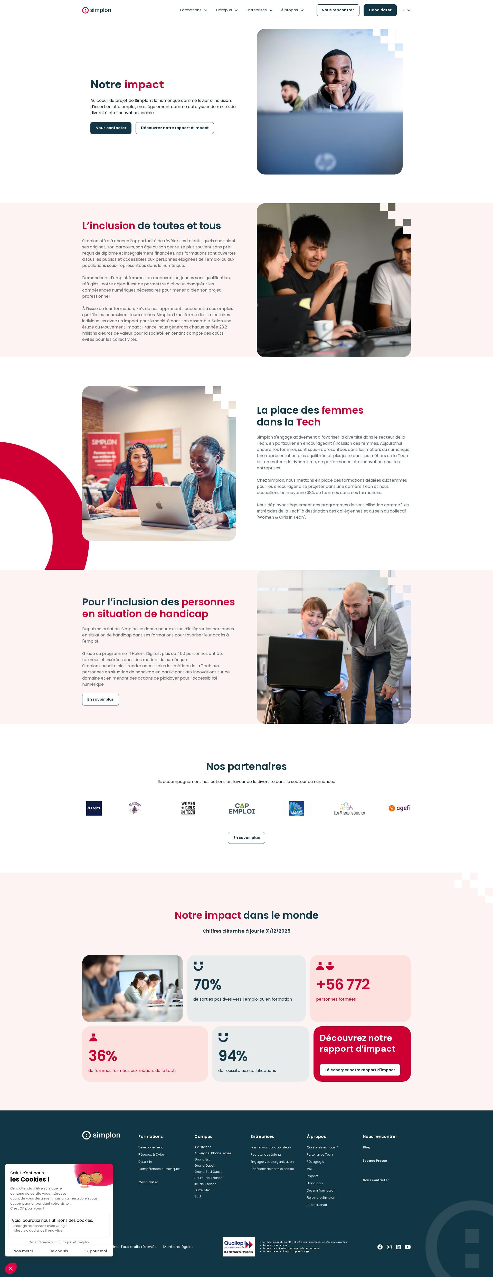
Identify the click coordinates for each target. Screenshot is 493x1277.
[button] (194, 10)
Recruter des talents (266, 1154)
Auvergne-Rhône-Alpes (212, 1153)
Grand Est (202, 1159)
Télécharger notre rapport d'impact (360, 1069)
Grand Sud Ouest (208, 1171)
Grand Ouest (204, 1165)
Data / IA (145, 1161)
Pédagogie (315, 1161)
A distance (202, 1147)
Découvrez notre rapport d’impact (175, 127)
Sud (197, 1196)
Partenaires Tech (320, 1154)
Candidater (380, 10)
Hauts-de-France (208, 1178)
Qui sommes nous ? (322, 1147)
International (317, 1205)
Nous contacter (111, 127)
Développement (150, 1147)
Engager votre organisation (272, 1161)
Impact (312, 1176)
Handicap (315, 1183)
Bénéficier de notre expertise (272, 1169)
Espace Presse (375, 1160)
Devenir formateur (321, 1190)
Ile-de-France (205, 1184)
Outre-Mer (202, 1190)
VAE (309, 1169)
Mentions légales (178, 1246)
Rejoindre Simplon (321, 1197)
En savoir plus (100, 699)
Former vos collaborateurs (271, 1147)
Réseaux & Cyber (151, 1154)
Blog (366, 1147)
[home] (96, 10)
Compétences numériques (159, 1169)
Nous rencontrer (338, 10)
